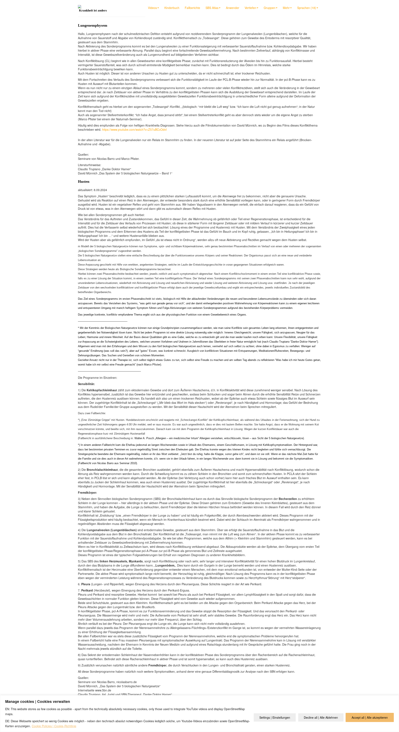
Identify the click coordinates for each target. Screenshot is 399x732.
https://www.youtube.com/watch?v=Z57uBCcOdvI (134, 129)
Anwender (232, 8)
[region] (199, 713)
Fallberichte (192, 8)
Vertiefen (250, 8)
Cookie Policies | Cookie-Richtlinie (54, 726)
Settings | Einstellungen (274, 717)
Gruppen (269, 8)
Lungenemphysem (92, 25)
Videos (152, 8)
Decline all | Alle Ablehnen (321, 717)
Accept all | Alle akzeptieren (370, 717)
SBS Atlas (212, 8)
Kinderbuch (171, 8)
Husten (83, 181)
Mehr (286, 8)
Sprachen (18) (306, 8)
